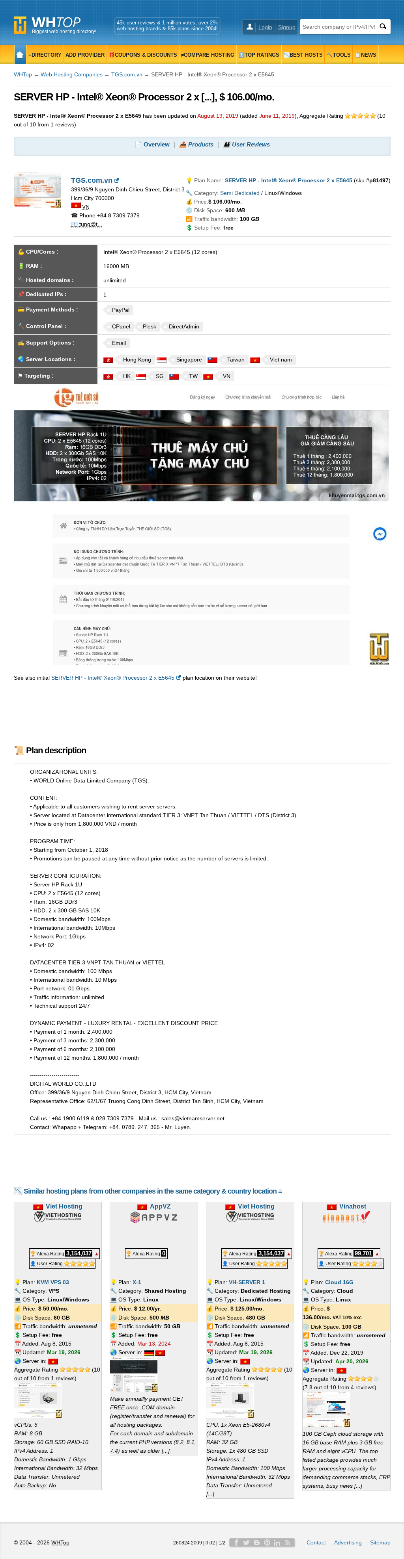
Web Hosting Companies (72, 74)
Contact (316, 1542)
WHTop (23, 74)
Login (265, 27)
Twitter (246, 1542)
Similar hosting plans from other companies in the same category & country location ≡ (153, 1191)
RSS (287, 1542)
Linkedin (277, 1542)
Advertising (348, 1542)
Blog (257, 1542)
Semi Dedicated (240, 193)
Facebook (236, 1542)
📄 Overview (152, 144)
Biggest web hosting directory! (64, 31)
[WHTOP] (20, 54)
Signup (287, 27)
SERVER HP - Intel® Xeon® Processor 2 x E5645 (112, 678)
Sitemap (380, 1542)
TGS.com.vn (126, 74)
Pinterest (267, 1542)
